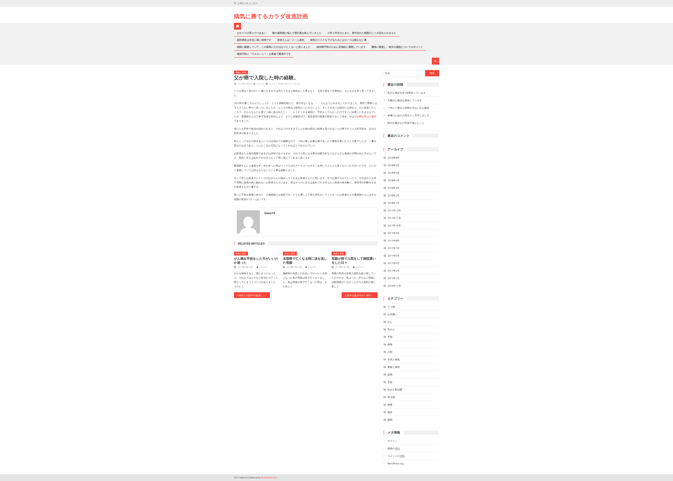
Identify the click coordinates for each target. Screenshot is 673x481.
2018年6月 (393, 165)
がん (390, 322)
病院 (390, 419)
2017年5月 (393, 263)
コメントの (396, 456)
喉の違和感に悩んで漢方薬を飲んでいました (296, 33)
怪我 (390, 374)
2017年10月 (394, 225)
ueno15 (260, 83)
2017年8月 (393, 240)
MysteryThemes (269, 477)
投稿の (394, 448)
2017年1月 (393, 278)
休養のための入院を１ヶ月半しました (408, 115)
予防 (390, 337)
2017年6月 (393, 255)
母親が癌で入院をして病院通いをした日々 (354, 260)
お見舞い (392, 314)
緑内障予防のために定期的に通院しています (341, 47)
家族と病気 (241, 72)
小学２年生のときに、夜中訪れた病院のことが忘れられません (361, 33)
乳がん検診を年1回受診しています (407, 93)
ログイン (392, 441)
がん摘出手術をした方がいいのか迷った (256, 260)
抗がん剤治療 (395, 389)
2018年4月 (393, 180)
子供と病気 (394, 359)
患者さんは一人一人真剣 (290, 40)
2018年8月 (393, 158)
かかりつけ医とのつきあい (251, 33)
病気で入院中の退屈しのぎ (253, 295)
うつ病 (391, 307)
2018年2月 (393, 195)
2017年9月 (393, 233)
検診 (390, 412)
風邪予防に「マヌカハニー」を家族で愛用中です (264, 54)
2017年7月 (393, 248)
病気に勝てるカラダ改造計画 (271, 16)
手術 (390, 382)
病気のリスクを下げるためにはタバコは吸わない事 (338, 40)
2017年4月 (393, 270)
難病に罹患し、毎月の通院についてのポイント (397, 47)
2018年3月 (393, 188)
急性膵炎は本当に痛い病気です (254, 40)
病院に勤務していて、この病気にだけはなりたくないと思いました (274, 47)
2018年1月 (393, 203)
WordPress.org (395, 463)
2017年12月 (394, 210)
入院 (390, 352)
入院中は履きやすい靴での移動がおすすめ (361, 295)
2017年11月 (394, 218)
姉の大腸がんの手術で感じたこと (406, 123)
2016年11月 (394, 286)
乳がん (391, 329)
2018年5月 (393, 173)
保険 (390, 344)
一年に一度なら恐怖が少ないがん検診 (408, 108)
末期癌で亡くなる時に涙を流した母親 (305, 260)
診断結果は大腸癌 (366, 116)
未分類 (391, 397)
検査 (390, 404)
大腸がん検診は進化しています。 (406, 100)
